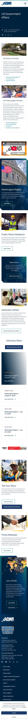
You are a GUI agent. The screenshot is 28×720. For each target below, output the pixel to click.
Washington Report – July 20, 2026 (14, 431)
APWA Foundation (8, 696)
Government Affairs (9, 686)
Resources (6, 670)
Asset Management (11, 122)
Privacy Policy (7, 699)
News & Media (7, 673)
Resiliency (9, 126)
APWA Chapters (7, 689)
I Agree (14, 713)
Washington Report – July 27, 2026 (14, 413)
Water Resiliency (10, 80)
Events (5, 683)
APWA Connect (7, 693)
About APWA (6, 666)
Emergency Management (13, 77)
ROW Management (11, 124)
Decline (14, 717)
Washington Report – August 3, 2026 (12, 395)
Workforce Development (13, 128)
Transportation (10, 79)
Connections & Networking (11, 676)
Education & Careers (9, 680)
